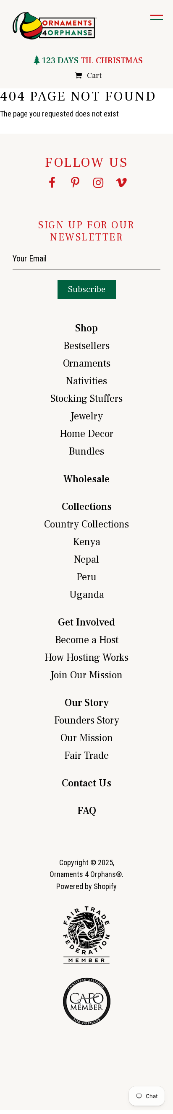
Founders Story (86, 720)
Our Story (87, 702)
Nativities (86, 381)
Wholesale (86, 479)
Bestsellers (86, 345)
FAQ (86, 810)
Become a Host (86, 639)
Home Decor (86, 433)
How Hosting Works (86, 657)
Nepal (86, 559)
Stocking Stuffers (86, 398)
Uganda (86, 594)
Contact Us (86, 783)
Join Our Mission (86, 675)
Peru (86, 577)
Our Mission (86, 737)
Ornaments (86, 363)
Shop (86, 328)
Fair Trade (86, 755)
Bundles (86, 451)
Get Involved (86, 622)
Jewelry (87, 416)
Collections (87, 506)
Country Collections (86, 524)
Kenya (86, 541)
